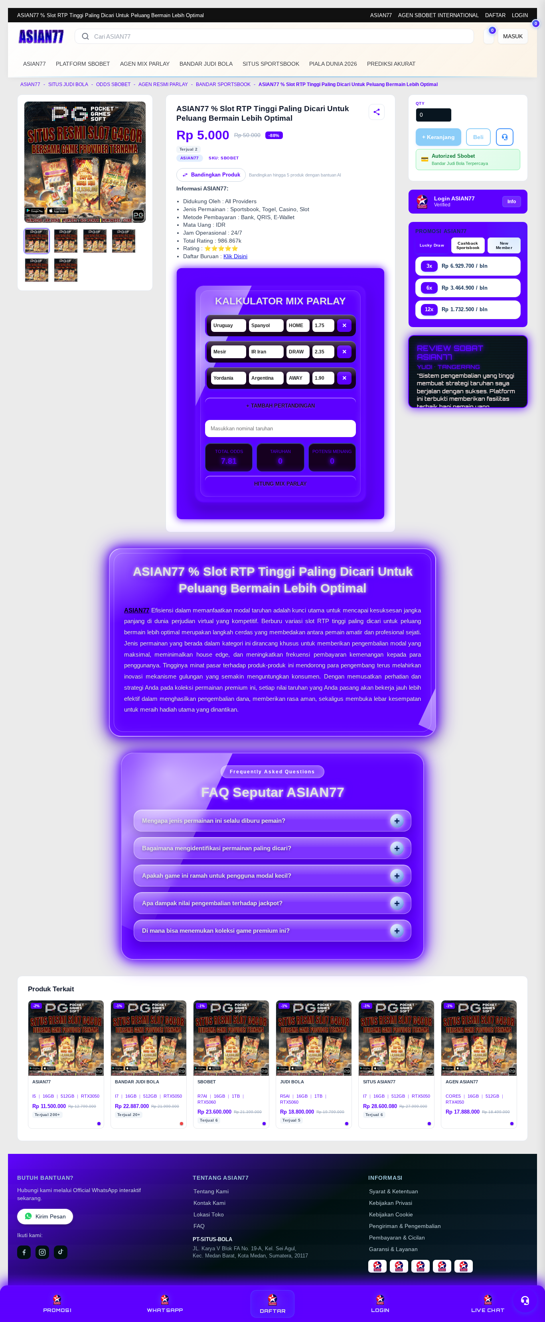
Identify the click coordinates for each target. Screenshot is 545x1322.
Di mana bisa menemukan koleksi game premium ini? (216, 930)
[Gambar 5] (36, 270)
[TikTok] (60, 1252)
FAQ (199, 1226)
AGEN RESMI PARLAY (163, 84)
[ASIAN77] (41, 36)
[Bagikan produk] (377, 112)
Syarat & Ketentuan (393, 1192)
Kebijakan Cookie (391, 1215)
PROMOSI (57, 1310)
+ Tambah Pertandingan (280, 406)
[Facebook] (24, 1252)
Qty (420, 103)
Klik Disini (235, 256)
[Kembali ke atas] (527, 1281)
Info (511, 201)
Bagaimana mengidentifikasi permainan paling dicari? (216, 848)
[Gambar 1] (36, 241)
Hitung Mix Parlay (280, 484)
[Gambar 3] (95, 241)
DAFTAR (495, 15)
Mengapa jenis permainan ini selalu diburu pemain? (213, 820)
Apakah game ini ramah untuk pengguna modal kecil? (216, 875)
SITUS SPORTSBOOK (271, 64)
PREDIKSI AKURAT (391, 64)
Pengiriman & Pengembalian (405, 1226)
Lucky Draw (432, 245)
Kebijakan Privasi (390, 1203)
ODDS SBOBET (113, 84)
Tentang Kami (211, 1192)
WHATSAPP (165, 1310)
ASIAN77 (381, 15)
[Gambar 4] (123, 241)
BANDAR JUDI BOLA (206, 64)
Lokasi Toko (209, 1215)
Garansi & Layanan (393, 1249)
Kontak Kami (209, 1203)
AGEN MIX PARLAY (145, 64)
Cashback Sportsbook (468, 245)
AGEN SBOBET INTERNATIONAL (438, 15)
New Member (504, 245)
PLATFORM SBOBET (83, 64)
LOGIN (520, 15)
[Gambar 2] (66, 241)
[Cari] (85, 36)
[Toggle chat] (525, 1300)
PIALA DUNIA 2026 (333, 64)
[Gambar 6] (66, 270)
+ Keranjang (438, 137)
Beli (478, 137)
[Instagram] (42, 1252)
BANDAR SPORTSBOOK (223, 84)
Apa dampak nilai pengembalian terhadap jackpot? (212, 903)
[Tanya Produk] (504, 137)
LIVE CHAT (488, 1310)
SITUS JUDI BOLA (68, 84)
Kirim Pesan (51, 1217)
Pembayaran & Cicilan (397, 1238)
